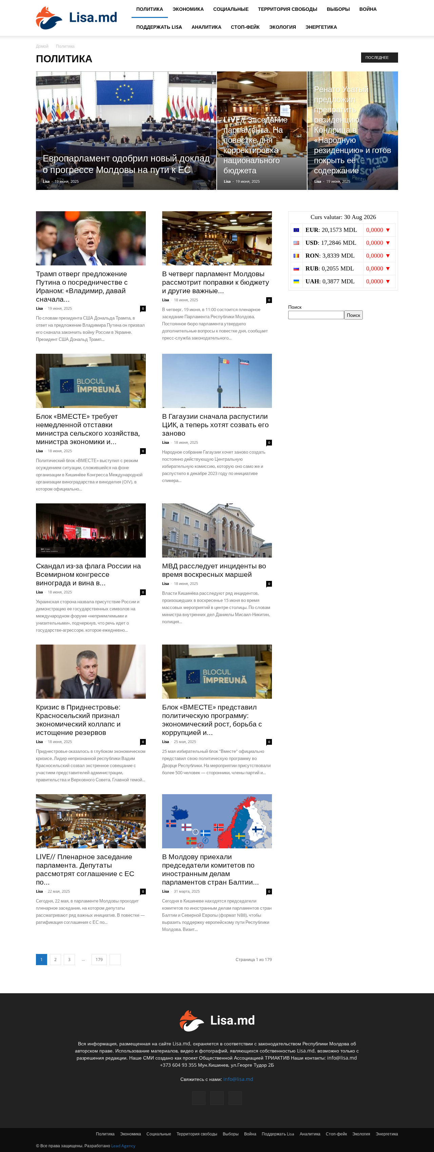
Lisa (46, 181)
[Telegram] (217, 1098)
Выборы (338, 9)
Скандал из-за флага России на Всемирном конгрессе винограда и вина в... (88, 574)
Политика (149, 9)
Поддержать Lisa (159, 27)
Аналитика (206, 27)
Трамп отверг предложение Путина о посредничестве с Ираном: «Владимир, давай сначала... (82, 286)
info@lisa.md (238, 1079)
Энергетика (321, 27)
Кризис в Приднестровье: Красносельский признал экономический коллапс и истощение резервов (78, 720)
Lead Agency (123, 1146)
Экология (282, 27)
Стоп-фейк (245, 27)
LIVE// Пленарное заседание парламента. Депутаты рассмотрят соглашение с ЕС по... (85, 869)
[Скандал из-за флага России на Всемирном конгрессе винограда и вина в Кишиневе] (91, 530)
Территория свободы (287, 9)
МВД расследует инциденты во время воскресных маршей (214, 570)
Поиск (294, 307)
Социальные (231, 9)
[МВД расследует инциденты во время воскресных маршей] (217, 530)
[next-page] (115, 959)
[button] (390, 9)
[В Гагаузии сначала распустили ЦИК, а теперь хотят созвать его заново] (217, 381)
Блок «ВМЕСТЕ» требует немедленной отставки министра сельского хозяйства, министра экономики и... (88, 429)
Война (368, 9)
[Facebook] (198, 1098)
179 (99, 959)
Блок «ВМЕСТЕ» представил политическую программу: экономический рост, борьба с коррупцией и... (212, 720)
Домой (42, 46)
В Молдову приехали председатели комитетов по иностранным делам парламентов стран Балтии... (210, 869)
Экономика (188, 9)
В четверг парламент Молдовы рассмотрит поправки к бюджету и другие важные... (215, 282)
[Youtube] (235, 1098)
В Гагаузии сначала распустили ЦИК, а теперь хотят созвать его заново (215, 424)
